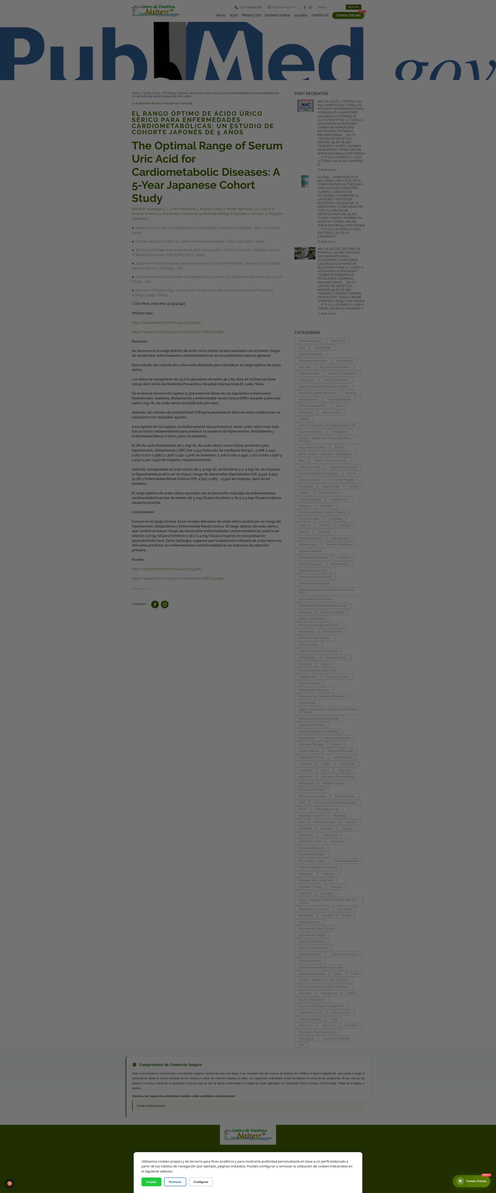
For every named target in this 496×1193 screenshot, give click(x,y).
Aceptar (151, 1182)
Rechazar (175, 1182)
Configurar (201, 1182)
